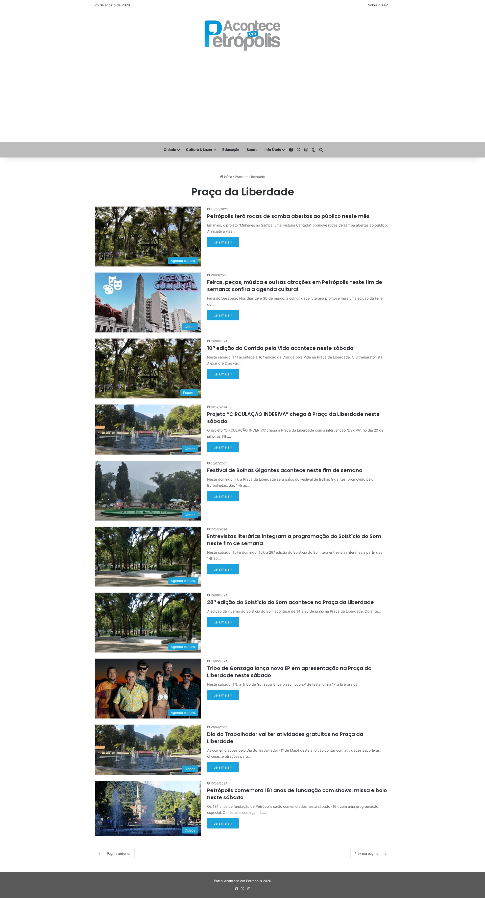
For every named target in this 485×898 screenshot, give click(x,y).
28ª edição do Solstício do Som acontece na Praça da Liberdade (290, 602)
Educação (230, 149)
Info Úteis (272, 149)
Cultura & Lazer (199, 149)
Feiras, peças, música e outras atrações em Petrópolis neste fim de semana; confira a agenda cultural (294, 286)
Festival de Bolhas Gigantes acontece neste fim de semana (284, 470)
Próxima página (366, 853)
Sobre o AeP (378, 5)
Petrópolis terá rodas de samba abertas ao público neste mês (288, 216)
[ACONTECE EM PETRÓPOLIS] (242, 35)
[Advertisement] (242, 96)
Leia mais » (222, 242)
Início (227, 177)
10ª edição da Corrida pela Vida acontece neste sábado (280, 348)
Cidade (170, 149)
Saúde (252, 149)
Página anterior (119, 853)
